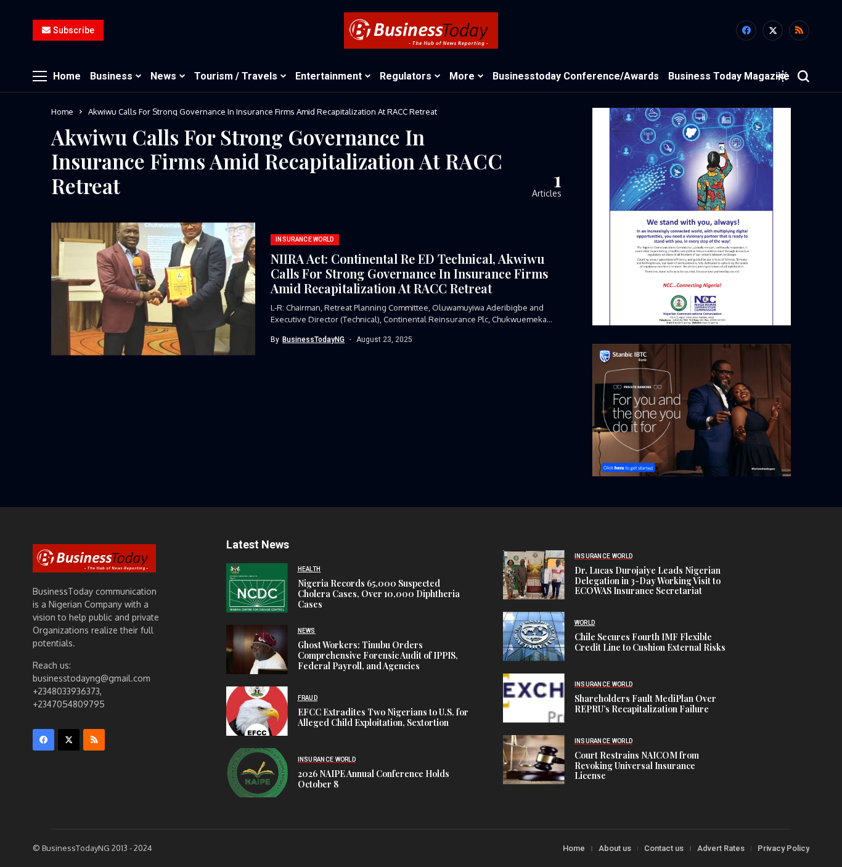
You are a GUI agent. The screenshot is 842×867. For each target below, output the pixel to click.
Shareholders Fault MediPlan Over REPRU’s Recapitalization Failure (645, 704)
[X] (772, 30)
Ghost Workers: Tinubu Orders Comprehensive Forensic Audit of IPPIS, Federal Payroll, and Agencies (378, 655)
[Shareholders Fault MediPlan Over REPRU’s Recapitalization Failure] (534, 698)
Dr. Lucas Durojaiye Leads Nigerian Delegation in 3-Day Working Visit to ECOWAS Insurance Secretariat (647, 580)
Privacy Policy (783, 848)
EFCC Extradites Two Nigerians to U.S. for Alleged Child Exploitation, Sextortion (383, 717)
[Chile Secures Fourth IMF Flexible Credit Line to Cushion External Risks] (534, 636)
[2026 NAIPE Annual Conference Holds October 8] (257, 772)
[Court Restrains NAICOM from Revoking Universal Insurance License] (534, 759)
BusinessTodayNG (313, 339)
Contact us (664, 848)
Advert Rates (721, 848)
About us (615, 848)
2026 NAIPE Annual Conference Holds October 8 (373, 779)
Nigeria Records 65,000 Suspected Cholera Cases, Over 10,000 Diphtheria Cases (379, 593)
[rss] (799, 30)
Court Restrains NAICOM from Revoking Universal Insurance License (636, 765)
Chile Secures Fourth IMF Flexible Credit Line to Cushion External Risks (650, 642)
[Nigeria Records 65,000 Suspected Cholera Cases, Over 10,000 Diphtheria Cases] (257, 588)
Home (62, 111)
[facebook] (746, 30)
